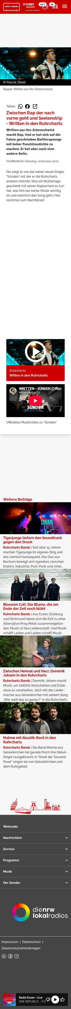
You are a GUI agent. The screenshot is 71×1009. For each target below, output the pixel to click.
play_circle (55, 999)
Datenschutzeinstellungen (21, 948)
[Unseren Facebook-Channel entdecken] (10, 956)
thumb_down (48, 999)
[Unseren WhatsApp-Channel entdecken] (4, 956)
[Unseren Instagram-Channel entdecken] (16, 956)
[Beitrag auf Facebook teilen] (27, 106)
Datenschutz (31, 942)
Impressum (10, 942)
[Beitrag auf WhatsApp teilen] (20, 106)
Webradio (10, 826)
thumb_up (62, 999)
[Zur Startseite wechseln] (11, 7)
